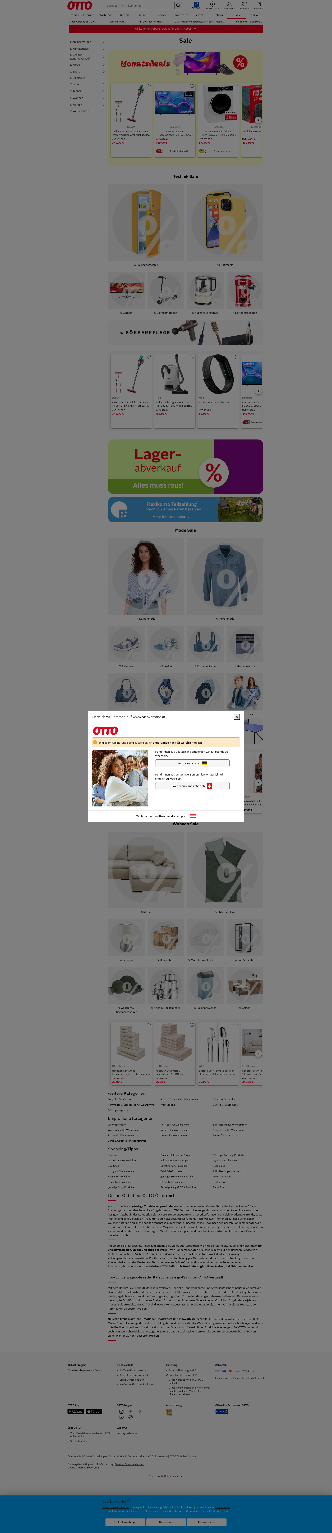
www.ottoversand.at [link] (163, 816)
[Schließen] (237, 717)
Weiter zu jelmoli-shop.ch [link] (189, 785)
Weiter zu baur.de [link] (189, 763)
